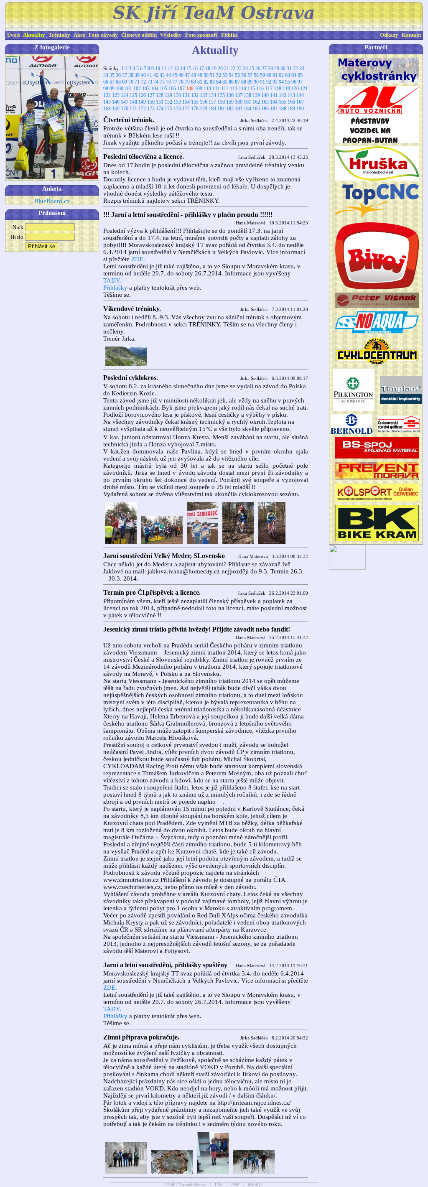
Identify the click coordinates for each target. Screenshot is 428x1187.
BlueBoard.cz (52, 201)
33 (301, 68)
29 (276, 68)
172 (142, 109)
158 (221, 102)
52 (218, 75)
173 (151, 109)
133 (203, 95)
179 (203, 109)
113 (233, 89)
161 (247, 102)
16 (195, 68)
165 (282, 102)
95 (287, 82)
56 (243, 75)
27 (264, 68)
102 (137, 89)
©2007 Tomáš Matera (185, 1184)
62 (281, 75)
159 (230, 102)
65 (300, 75)
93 (275, 82)
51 (212, 75)
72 (143, 82)
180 (212, 109)
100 (119, 89)
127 (151, 95)
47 (187, 75)
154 (186, 102)
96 (293, 82)
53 (224, 75)
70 (130, 82)
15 (188, 68)
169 (116, 109)
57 (249, 75)
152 (168, 102)
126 (142, 95)
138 (247, 95)
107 (181, 89)
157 (212, 102)
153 (177, 102)
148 (133, 102)
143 (291, 95)
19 (214, 68)
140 (265, 95)
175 (168, 109)
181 (221, 109)
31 (289, 68)
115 (251, 89)
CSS (219, 1184)
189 (291, 109)
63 (287, 75)
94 (281, 82)
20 (220, 68)
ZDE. (138, 259)
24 (245, 68)
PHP (235, 1184)
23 (239, 68)
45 (174, 75)
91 (262, 82)
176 (177, 109)
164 (274, 102)
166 (291, 102)
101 (128, 89)
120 (295, 89)
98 (105, 89)
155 (195, 102)
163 (265, 102)
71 (137, 82)
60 (268, 75)
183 (238, 109)
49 (199, 75)
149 (142, 102)
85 (224, 82)
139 (256, 95)
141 (274, 95)
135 (221, 95)
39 (137, 75)
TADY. (112, 280)
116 (260, 89)
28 (270, 68)
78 (180, 82)
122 (107, 95)
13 (176, 68)
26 (257, 68)
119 (286, 89)
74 (155, 82)
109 (198, 89)
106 (172, 89)
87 (237, 82)
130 (177, 95)
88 (243, 82)
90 (256, 82)
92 (268, 82)
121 (304, 89)
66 (105, 82)
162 (256, 102)
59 (262, 75)
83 (212, 82)
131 (186, 95)
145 (107, 102)
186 (265, 109)
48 (193, 75)
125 (133, 95)
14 (182, 68)
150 (151, 102)
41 (149, 75)
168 (107, 109)
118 (277, 89)
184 (247, 109)
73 (149, 82)
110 (207, 89)
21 (226, 68)
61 (275, 75)
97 (300, 82)
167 (300, 102)
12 (170, 68)
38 (130, 75)
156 (203, 102)
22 (232, 68)
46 (180, 75)
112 (225, 89)
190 (300, 109)
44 (168, 75)
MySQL (255, 1184)
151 (159, 102)
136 (230, 95)
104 (154, 89)
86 (231, 82)
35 (112, 75)
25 (251, 68)
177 (186, 109)
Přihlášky (115, 287)
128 (159, 95)
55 (237, 75)
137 (238, 95)
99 (112, 89)
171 (133, 109)
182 (230, 109)
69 (124, 82)
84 (218, 82)
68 (118, 82)
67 (112, 82)
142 (282, 95)
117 (269, 89)
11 (163, 68)
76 (168, 82)
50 (206, 75)
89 (249, 82)
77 (174, 82)
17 (201, 68)
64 (293, 75)
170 (124, 109)
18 (207, 68)
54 (231, 75)
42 (155, 75)
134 (212, 95)
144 (300, 95)
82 (206, 82)
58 (256, 75)
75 (162, 82)
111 (216, 89)
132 (195, 95)
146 (116, 102)
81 (199, 82)
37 (124, 75)
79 (187, 82)
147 (124, 102)
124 (124, 95)
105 (163, 89)
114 (242, 89)
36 (118, 75)
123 (116, 95)
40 (143, 75)
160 (238, 102)
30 (282, 68)
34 (105, 75)
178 (195, 109)
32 (295, 68)
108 (190, 89)
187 (274, 109)
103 (146, 89)
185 (256, 109)
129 (168, 95)
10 (157, 68)
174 (159, 109)
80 (193, 82)
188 (282, 109)
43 (162, 75)
